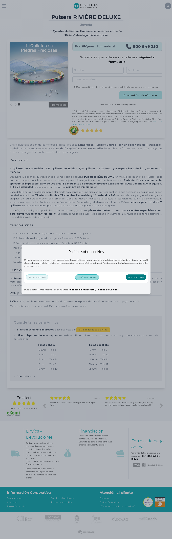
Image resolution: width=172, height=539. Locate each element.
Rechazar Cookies (37, 277)
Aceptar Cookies (136, 277)
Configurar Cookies (87, 277)
